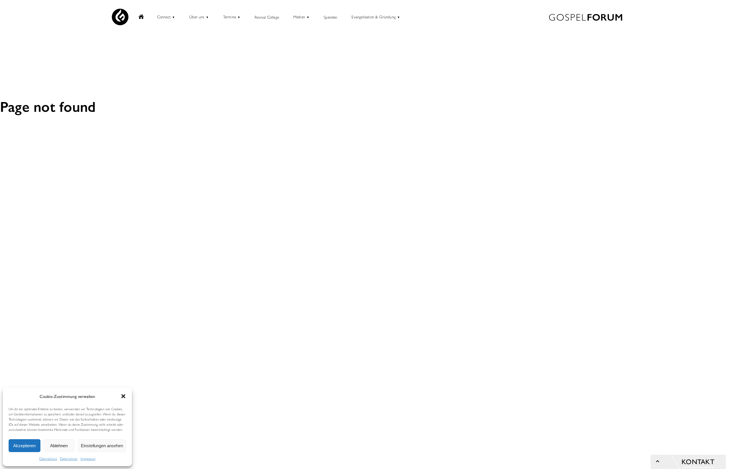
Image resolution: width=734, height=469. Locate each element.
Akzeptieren (24, 445)
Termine (229, 16)
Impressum (88, 458)
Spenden (330, 17)
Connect (164, 16)
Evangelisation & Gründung (374, 16)
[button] (123, 396)
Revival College (267, 17)
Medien (299, 16)
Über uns (196, 16)
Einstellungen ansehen (102, 445)
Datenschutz (48, 458)
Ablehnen (59, 445)
